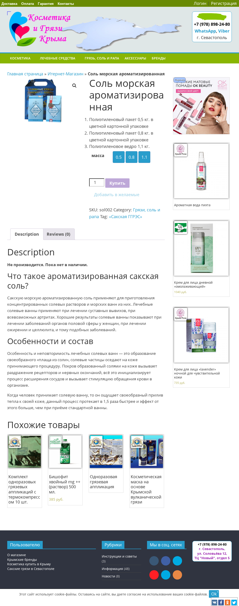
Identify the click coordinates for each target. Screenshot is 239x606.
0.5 (119, 157)
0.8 (131, 157)
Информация (112, 568)
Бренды (158, 58)
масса (97, 155)
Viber (223, 31)
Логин (200, 3)
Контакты (66, 4)
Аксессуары (135, 58)
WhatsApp (205, 31)
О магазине (16, 555)
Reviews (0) (58, 234)
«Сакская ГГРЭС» (125, 216)
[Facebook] (221, 602)
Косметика (20, 58)
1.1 (144, 157)
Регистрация (224, 3)
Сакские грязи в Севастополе (30, 568)
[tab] (26, 234)
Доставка (9, 4)
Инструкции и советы (119, 556)
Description (27, 234)
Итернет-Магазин (65, 74)
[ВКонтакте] (214, 602)
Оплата (27, 4)
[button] (114, 194)
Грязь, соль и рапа (102, 58)
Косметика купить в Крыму (29, 564)
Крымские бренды (22, 559)
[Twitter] (234, 602)
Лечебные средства (57, 58)
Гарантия (46, 4)
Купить (117, 183)
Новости (108, 576)
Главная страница (25, 74)
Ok (214, 594)
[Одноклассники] (227, 602)
